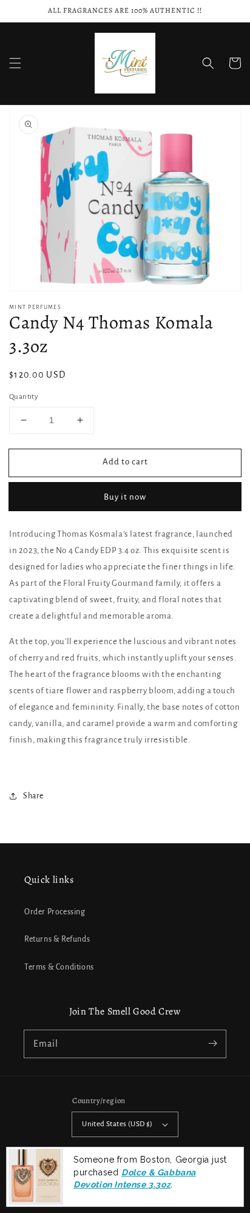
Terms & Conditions (59, 967)
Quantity (23, 397)
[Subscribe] (212, 1043)
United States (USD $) (117, 1124)
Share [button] (33, 796)
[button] (15, 63)
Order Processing (55, 912)
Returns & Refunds (57, 939)
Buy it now (125, 496)
